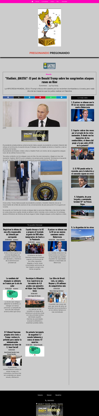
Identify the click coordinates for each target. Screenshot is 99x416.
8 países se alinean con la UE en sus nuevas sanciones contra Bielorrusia (57, 233)
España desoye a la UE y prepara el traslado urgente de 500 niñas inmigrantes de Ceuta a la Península (34, 234)
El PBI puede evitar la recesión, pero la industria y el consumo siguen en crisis (82, 171)
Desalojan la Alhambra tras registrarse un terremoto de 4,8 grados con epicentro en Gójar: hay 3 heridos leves (34, 284)
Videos (52, 1)
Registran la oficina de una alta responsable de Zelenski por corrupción (12, 233)
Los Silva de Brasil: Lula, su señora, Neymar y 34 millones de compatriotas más (57, 282)
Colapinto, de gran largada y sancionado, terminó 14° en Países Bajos (83, 200)
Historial (49, 395)
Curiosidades (45, 1)
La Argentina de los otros (83, 227)
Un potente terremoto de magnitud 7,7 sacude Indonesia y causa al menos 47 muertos (35, 337)
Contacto (40, 395)
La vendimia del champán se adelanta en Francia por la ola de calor (12, 282)
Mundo (37, 1)
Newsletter (64, 1)
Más (58, 1)
